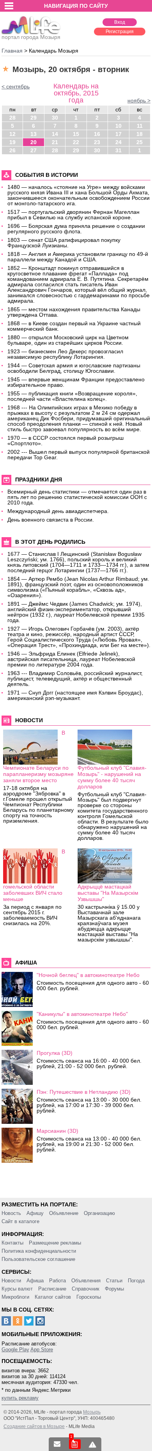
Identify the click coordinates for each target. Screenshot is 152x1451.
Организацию (99, 1213)
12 (12, 134)
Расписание (52, 1289)
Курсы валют (17, 1289)
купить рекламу (20, 1398)
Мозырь (92, 1412)
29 (33, 118)
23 (97, 142)
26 (12, 150)
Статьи (114, 1281)
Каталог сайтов (53, 1297)
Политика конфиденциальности (39, 1251)
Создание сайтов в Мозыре (34, 1426)
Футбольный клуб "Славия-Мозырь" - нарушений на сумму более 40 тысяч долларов (112, 777)
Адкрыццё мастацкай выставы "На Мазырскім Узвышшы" (108, 892)
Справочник (85, 1289)
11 (140, 126)
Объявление (63, 1213)
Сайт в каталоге (20, 1221)
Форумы (114, 1289)
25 (139, 142)
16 (97, 134)
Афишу (35, 1213)
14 (55, 134)
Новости (11, 1281)
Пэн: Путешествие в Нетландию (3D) (84, 1092)
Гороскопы (88, 1297)
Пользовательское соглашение (38, 1259)
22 (76, 142)
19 (12, 142)
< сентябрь (16, 86)
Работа (57, 1281)
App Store (41, 1349)
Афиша (35, 1281)
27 (33, 150)
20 (33, 142)
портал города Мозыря (31, 37)
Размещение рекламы (55, 1243)
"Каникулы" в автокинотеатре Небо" (82, 1014)
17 (118, 134)
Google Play (15, 1349)
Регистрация (120, 31)
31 (118, 150)
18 (139, 134)
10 (118, 126)
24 (118, 142)
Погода (136, 1281)
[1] (75, 1444)
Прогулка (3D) (54, 1053)
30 (55, 118)
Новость (11, 1213)
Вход (119, 22)
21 (55, 142)
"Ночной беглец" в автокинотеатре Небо (88, 975)
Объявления (86, 1281)
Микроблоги (15, 1297)
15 (76, 134)
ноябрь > (138, 100)
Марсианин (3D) (57, 1131)
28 (12, 118)
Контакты (12, 1243)
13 (33, 134)
